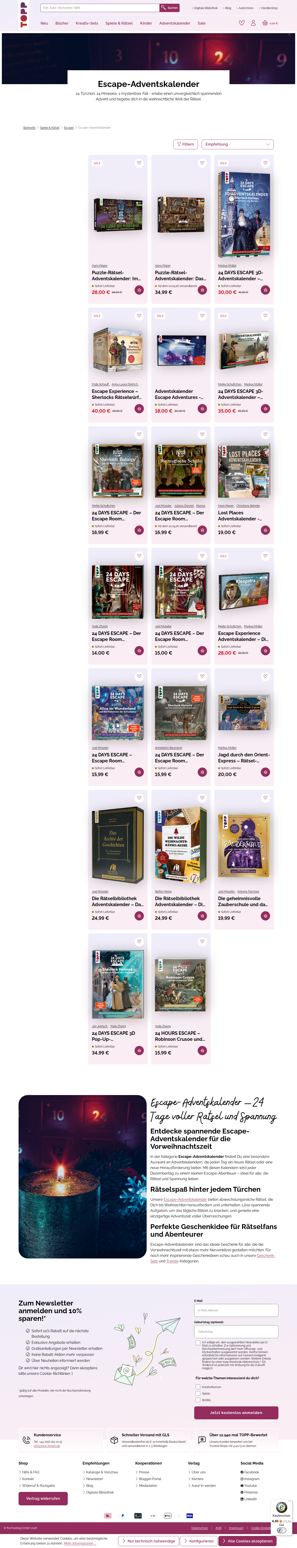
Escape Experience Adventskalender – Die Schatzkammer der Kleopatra (243, 637)
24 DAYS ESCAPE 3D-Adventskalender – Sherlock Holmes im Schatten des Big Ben (242, 276)
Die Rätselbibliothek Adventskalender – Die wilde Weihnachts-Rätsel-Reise (180, 902)
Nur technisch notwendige (151, 1541)
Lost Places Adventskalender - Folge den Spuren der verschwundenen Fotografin (242, 516)
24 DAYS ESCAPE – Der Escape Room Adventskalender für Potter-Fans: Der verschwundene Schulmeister (179, 516)
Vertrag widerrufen (43, 1498)
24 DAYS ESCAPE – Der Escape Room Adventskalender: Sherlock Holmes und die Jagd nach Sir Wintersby (116, 516)
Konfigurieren (201, 1541)
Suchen (173, 8)
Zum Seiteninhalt (19, 5)
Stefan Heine (163, 891)
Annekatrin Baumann (168, 747)
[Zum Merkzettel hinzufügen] (139, 163)
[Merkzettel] (242, 23)
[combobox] (100, 8)
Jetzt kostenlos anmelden (236, 1413)
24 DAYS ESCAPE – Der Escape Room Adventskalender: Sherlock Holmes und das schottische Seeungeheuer (179, 758)
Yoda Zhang (99, 626)
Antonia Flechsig (248, 891)
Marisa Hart (203, 505)
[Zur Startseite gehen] (28, 15)
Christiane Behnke (248, 505)
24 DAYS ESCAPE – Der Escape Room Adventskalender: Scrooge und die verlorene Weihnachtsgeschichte (117, 637)
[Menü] (289, 1502)
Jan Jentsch (100, 1026)
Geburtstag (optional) (208, 1322)
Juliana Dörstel (184, 505)
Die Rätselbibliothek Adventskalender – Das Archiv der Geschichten (117, 902)
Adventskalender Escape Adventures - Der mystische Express (180, 395)
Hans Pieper (99, 265)
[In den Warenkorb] (139, 290)
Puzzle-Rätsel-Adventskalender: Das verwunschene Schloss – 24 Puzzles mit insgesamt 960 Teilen (180, 276)
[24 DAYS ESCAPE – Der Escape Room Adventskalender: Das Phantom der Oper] (181, 591)
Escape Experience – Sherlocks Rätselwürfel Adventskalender (117, 395)
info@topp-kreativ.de (47, 1446)
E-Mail (198, 1301)
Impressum (236, 1528)
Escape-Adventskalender (185, 1199)
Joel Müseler (163, 505)
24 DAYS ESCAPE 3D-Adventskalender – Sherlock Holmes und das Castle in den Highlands (242, 395)
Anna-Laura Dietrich (125, 384)
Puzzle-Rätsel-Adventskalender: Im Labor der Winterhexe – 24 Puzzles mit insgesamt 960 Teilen (116, 276)
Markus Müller (227, 265)
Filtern (188, 144)
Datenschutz (199, 1528)
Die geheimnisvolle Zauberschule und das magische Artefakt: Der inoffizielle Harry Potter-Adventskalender (243, 902)
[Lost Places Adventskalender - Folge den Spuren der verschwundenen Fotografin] (244, 470)
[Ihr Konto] (253, 23)
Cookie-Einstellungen (264, 1528)
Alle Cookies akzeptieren (250, 1541)
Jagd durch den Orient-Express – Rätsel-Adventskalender (244, 758)
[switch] (281, 1530)
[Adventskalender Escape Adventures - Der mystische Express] (181, 350)
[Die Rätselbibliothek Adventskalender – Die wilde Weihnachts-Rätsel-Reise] (181, 845)
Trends (172, 1261)
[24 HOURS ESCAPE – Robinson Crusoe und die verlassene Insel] (181, 984)
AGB (218, 1528)
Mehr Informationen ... (80, 1543)
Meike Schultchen (230, 384)
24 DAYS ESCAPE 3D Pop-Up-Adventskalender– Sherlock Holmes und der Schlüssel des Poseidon (115, 1036)
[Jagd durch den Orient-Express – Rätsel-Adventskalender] (244, 712)
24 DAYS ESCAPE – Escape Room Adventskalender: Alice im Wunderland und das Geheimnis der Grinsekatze (117, 758)
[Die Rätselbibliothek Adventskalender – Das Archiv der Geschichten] (118, 845)
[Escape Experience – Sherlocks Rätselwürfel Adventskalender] (118, 350)
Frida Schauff (101, 384)
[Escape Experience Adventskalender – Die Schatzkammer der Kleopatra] (244, 591)
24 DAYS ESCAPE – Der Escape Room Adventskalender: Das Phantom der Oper (179, 637)
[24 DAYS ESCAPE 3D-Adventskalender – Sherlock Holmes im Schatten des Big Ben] (244, 215)
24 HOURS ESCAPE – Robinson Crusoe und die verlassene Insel (178, 1036)
